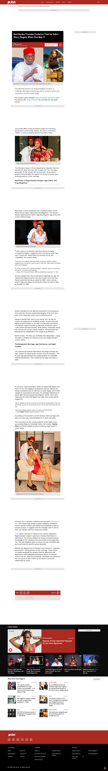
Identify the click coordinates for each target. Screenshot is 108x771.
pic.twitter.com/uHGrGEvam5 (44, 410)
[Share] (60, 44)
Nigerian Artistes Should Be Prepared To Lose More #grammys (57, 642)
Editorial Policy (56, 750)
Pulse (17, 534)
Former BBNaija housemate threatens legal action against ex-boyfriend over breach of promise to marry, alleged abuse (58, 687)
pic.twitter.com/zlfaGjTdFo (29, 270)
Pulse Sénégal (92, 750)
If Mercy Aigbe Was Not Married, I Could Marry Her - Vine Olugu (16, 671)
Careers (70, 2)
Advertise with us (39, 753)
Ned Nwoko (20, 597)
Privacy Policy (38, 759)
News (42, 2)
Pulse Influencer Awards (56, 754)
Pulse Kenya (75, 753)
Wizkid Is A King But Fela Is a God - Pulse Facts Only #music (91, 671)
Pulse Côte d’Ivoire (75, 757)
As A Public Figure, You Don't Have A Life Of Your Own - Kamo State (53, 671)
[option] (16, 665)
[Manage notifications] (105, 768)
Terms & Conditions (40, 756)
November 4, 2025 (38, 412)
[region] (54, 664)
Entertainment (50, 2)
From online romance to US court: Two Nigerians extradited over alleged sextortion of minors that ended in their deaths (58, 702)
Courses (22, 756)
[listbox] (54, 664)
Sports (64, 2)
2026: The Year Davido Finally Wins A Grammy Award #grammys (33, 671)
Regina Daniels (32, 100)
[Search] (98, 2)
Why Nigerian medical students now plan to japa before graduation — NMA (26, 700)
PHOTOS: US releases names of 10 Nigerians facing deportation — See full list (26, 713)
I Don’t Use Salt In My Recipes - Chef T (72, 670)
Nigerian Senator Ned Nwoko (45, 98)
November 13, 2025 (52, 272)
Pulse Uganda (92, 753)
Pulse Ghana (75, 750)
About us (37, 750)
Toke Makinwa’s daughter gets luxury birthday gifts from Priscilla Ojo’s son (58, 713)
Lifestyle (58, 2)
